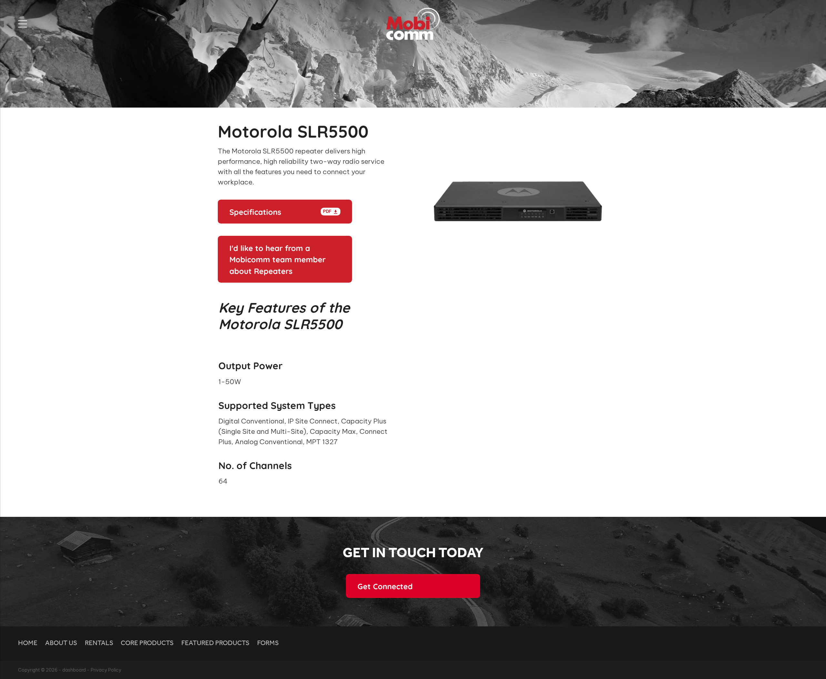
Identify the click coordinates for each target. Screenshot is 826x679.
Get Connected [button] (385, 585)
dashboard (74, 670)
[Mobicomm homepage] (413, 24)
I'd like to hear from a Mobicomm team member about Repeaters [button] (277, 259)
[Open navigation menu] (117, 24)
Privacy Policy (106, 670)
